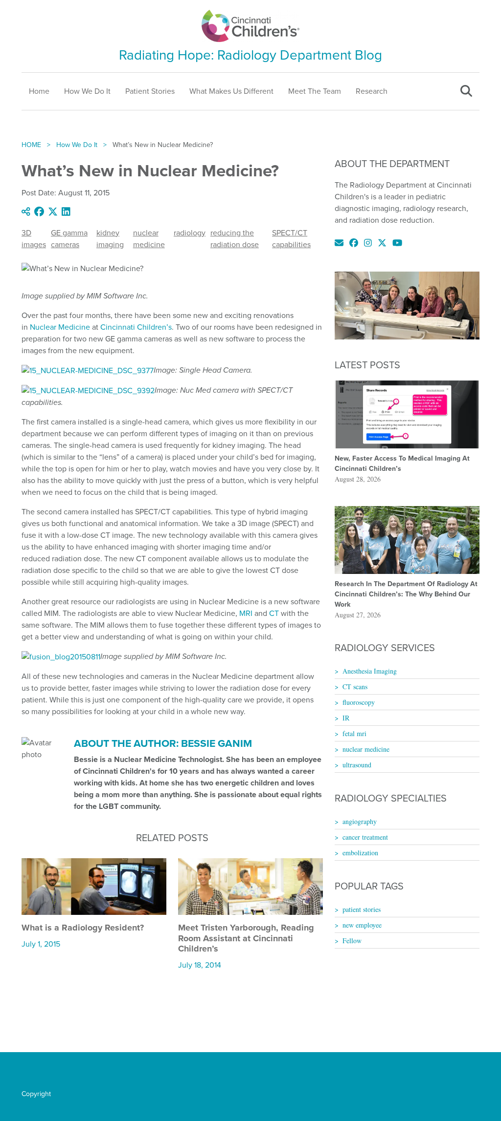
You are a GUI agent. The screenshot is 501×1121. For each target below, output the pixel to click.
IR (345, 717)
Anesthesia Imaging (369, 671)
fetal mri (354, 733)
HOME (31, 145)
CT (274, 613)
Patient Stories (150, 91)
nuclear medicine (149, 238)
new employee (362, 925)
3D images (34, 238)
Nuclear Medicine (60, 327)
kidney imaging (110, 238)
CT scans (354, 686)
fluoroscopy (358, 702)
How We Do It (87, 91)
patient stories (361, 909)
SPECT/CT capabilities (291, 238)
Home (39, 91)
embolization (360, 852)
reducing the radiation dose (234, 238)
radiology (189, 232)
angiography (359, 821)
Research (371, 91)
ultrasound (356, 764)
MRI (245, 613)
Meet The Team (314, 91)
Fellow (352, 940)
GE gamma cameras (69, 238)
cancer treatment (365, 837)
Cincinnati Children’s (136, 327)
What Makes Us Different (231, 91)
